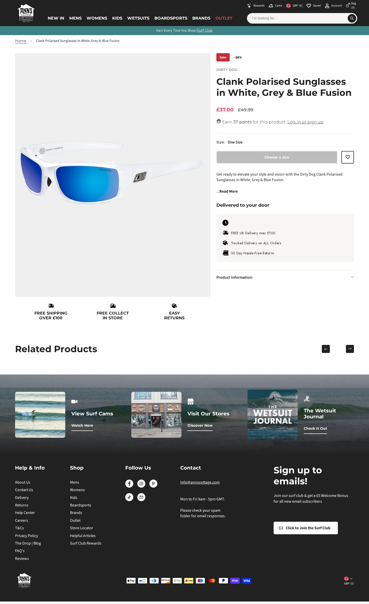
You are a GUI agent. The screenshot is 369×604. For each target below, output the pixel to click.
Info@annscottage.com (200, 482)
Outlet (223, 18)
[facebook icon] (129, 486)
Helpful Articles (83, 536)
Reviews (22, 558)
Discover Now (200, 425)
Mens (75, 18)
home (20, 41)
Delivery (22, 497)
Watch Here (82, 425)
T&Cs (19, 528)
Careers (21, 520)
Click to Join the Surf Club (308, 528)
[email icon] (141, 500)
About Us (22, 482)
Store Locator (81, 528)
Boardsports (170, 18)
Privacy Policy (26, 536)
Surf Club (205, 30)
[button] (347, 159)
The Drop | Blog (28, 543)
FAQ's (20, 551)
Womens (97, 18)
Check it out (315, 428)
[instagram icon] (141, 486)
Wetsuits (138, 18)
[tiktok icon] (129, 500)
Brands (201, 18)
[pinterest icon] (153, 486)
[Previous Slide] (326, 349)
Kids (117, 18)
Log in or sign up (305, 122)
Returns (21, 505)
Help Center (25, 512)
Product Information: (234, 277)
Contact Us (24, 490)
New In (56, 18)
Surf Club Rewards (85, 543)
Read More (228, 191)
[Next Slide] (350, 349)
